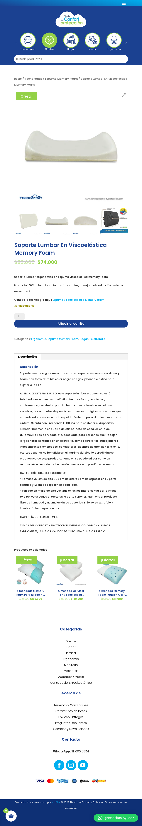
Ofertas (70, 641)
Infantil (71, 653)
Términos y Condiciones (71, 705)
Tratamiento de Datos (71, 711)
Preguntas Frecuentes (71, 723)
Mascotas (71, 671)
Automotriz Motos (71, 677)
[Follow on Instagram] (71, 765)
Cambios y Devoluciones (71, 729)
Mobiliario (71, 665)
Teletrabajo (97, 339)
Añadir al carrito (71, 323)
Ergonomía (38, 339)
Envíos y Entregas (71, 717)
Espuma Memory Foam (61, 79)
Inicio (18, 79)
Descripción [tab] (27, 357)
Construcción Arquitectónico (71, 683)
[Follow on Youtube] (83, 765)
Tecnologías (33, 79)
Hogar (84, 339)
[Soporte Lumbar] (114, 221)
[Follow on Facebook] (59, 765)
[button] (16, 42)
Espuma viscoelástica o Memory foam (78, 300)
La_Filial (56, 802)
